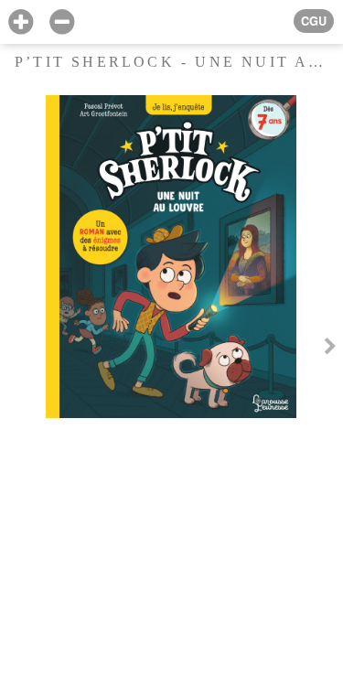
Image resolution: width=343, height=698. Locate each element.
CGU (314, 21)
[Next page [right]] (330, 349)
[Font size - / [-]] (61, 22)
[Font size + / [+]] (20, 22)
